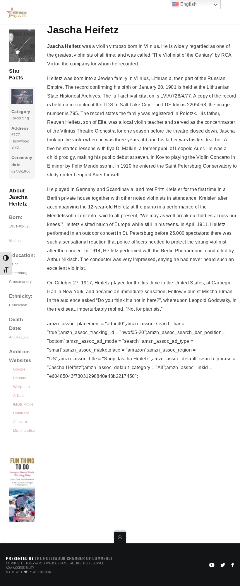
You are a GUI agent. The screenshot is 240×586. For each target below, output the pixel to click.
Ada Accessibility (20, 568)
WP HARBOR (42, 572)
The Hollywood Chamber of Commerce (74, 558)
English (188, 4)
